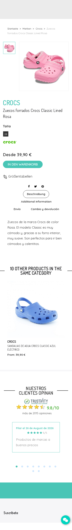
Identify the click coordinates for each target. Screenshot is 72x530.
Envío (17, 209)
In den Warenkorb (23, 164)
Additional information (36, 201)
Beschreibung (36, 194)
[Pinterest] (42, 186)
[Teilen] (29, 186)
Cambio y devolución (45, 209)
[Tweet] (35, 186)
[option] (9, 48)
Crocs (11, 341)
